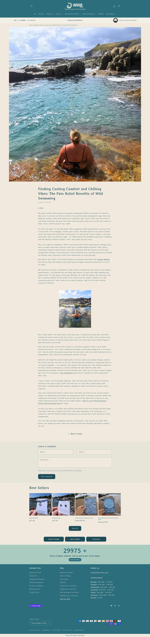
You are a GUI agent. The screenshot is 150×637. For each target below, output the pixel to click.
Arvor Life (37, 630)
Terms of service (68, 630)
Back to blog (76, 434)
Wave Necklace (33, 518)
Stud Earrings (56, 518)
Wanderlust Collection (68, 589)
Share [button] (42, 208)
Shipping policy (79, 630)
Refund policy (47, 630)
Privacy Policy (34, 592)
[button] (31, 6)
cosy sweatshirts (66, 373)
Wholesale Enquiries (36, 582)
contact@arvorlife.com (99, 572)
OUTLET (63, 582)
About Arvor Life (35, 572)
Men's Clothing (65, 576)
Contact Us (33, 576)
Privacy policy (57, 630)
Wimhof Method (103, 259)
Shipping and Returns (36, 579)
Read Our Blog (65, 599)
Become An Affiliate (36, 586)
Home (31, 25)
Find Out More (75, 559)
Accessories (64, 579)
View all (75, 528)
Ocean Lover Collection (68, 586)
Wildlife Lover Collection (69, 596)
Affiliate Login (34, 589)
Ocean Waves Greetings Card (84, 518)
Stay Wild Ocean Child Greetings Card (108, 518)
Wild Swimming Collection (69, 592)
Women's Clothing (66, 572)
